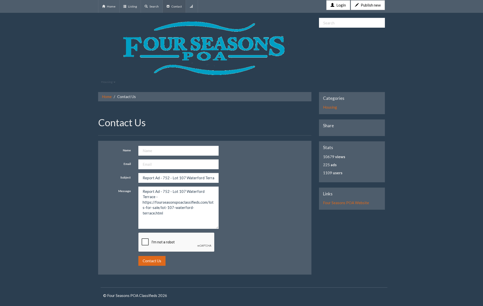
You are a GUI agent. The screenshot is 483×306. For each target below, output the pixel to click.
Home (110, 6)
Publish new (370, 5)
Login (341, 5)
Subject (125, 177)
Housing (107, 82)
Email (127, 164)
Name (127, 150)
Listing (132, 6)
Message (124, 191)
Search (154, 6)
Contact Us (152, 260)
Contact (176, 6)
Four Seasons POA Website (346, 202)
